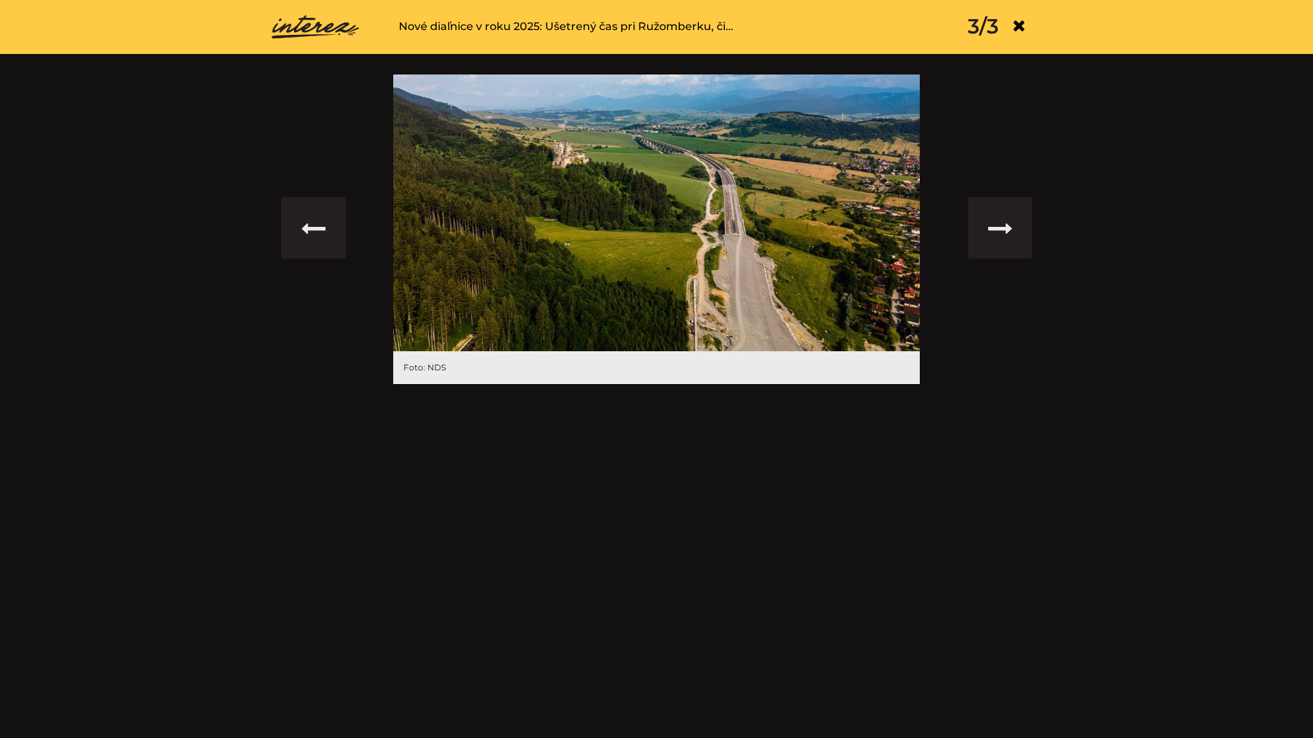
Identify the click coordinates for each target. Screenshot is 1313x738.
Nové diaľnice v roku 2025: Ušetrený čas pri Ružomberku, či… (566, 26)
